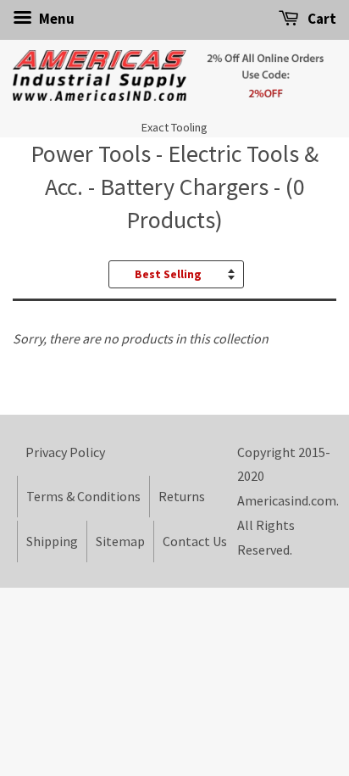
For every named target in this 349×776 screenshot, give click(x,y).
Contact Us (195, 541)
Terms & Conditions (83, 496)
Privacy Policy (65, 452)
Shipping (52, 541)
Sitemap (120, 541)
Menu (55, 18)
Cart (320, 18)
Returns (181, 496)
